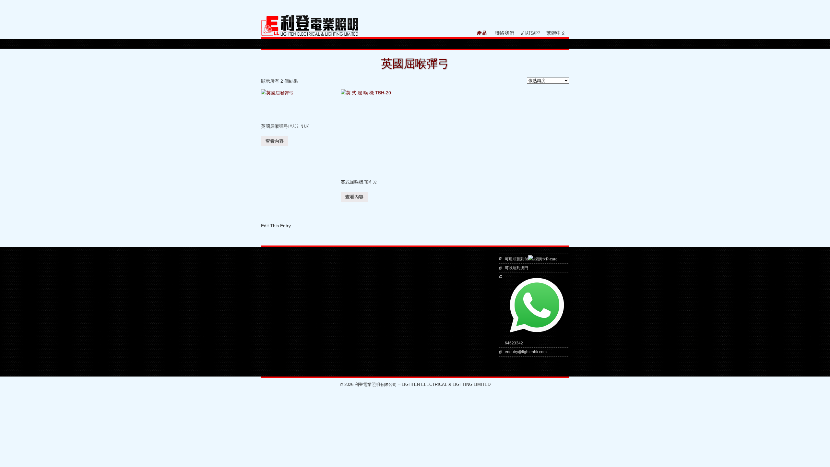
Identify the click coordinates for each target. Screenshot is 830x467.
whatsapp (530, 33)
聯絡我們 (504, 33)
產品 (482, 33)
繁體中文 (556, 33)
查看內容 (275, 141)
